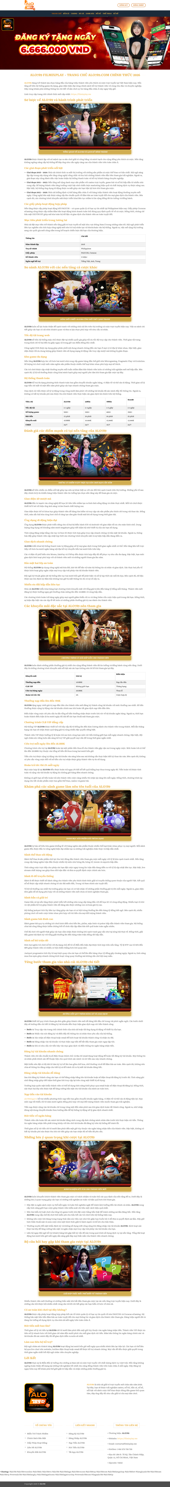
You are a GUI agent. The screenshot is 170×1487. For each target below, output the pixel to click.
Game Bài (90, 13)
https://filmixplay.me (81, 94)
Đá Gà (81, 13)
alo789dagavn (30, 1099)
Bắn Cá (66, 13)
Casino (74, 13)
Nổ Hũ (98, 13)
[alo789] (35, 5)
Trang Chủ (57, 13)
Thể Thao (107, 13)
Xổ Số (115, 13)
